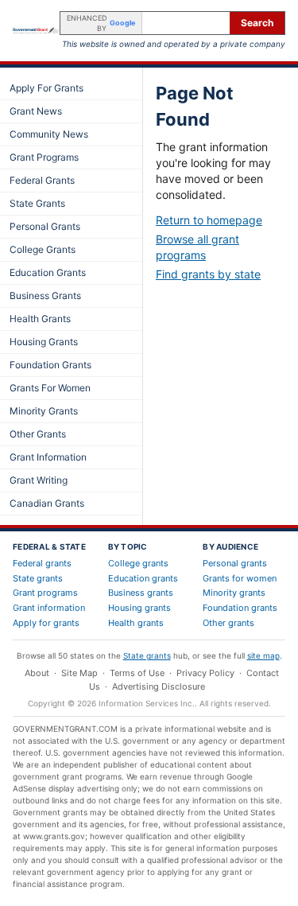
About (37, 673)
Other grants (228, 622)
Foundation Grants (50, 365)
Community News (49, 134)
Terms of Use (137, 673)
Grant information (49, 607)
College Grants (42, 249)
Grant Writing (39, 480)
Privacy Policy (205, 673)
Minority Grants (44, 411)
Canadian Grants (47, 503)
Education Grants (48, 272)
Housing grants (139, 607)
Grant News (36, 111)
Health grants (136, 622)
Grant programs (45, 592)
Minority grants (234, 592)
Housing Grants (44, 342)
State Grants (37, 203)
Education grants (143, 578)
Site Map (79, 673)
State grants (38, 578)
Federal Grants (42, 180)
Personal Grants (45, 226)
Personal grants (235, 563)
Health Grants (40, 319)
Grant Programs (44, 157)
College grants (138, 563)
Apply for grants (46, 622)
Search (257, 23)
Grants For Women (50, 388)
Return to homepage (209, 220)
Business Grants (45, 295)
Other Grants (38, 434)
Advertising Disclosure (158, 686)
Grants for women (240, 578)
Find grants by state (208, 274)
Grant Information (48, 457)
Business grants (140, 592)
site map (263, 655)
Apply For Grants (46, 88)
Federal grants (42, 563)
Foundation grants (240, 607)
